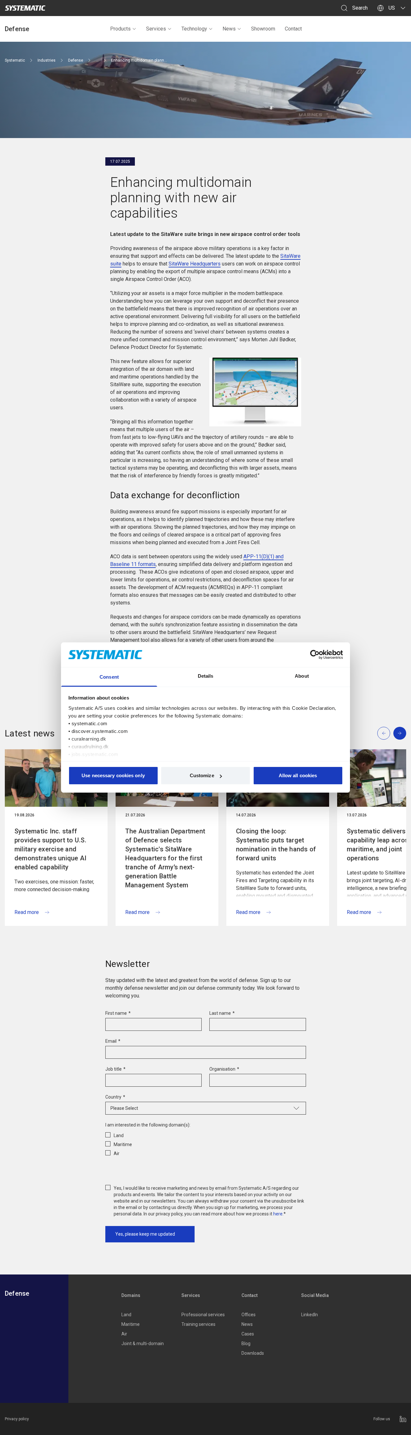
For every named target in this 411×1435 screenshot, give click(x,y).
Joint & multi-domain (142, 1343)
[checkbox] (205, 1143)
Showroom (263, 29)
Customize (202, 775)
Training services (198, 1324)
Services (156, 29)
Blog (245, 1343)
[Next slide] (399, 733)
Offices (248, 1314)
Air (124, 1333)
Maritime (130, 1324)
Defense (17, 29)
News (229, 29)
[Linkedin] (403, 1419)
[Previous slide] (383, 733)
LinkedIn (309, 1314)
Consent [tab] (109, 677)
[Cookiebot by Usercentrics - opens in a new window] (315, 654)
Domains (130, 1295)
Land (126, 1314)
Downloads (252, 1353)
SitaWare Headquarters (195, 264)
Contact (293, 29)
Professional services (203, 1314)
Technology (194, 29)
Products (120, 29)
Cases (247, 1333)
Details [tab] (206, 676)
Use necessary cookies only (113, 775)
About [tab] (302, 676)
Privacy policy (17, 1419)
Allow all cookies (298, 775)
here (278, 1213)
